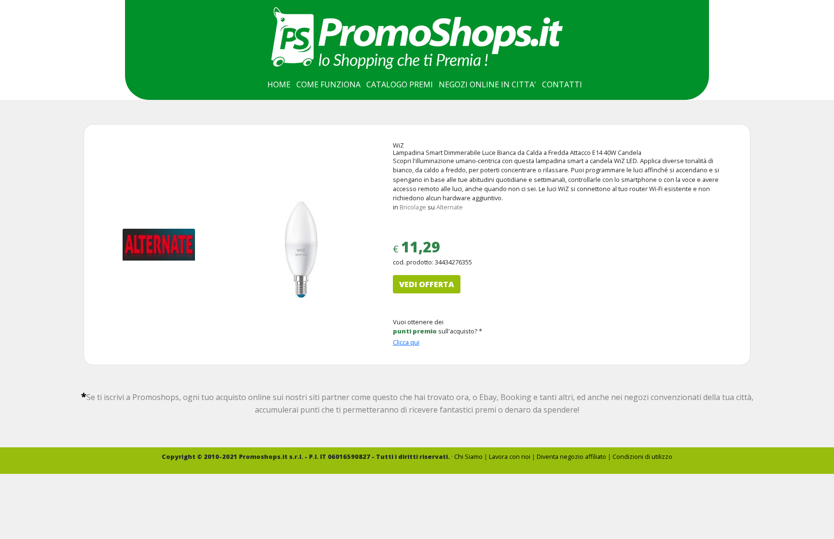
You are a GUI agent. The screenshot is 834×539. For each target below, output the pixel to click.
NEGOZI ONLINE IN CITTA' (487, 84)
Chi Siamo (468, 456)
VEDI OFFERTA (426, 284)
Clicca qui (406, 342)
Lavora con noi (509, 456)
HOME (279, 84)
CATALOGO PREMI (399, 84)
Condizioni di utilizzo (642, 456)
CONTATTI (562, 84)
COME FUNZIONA (328, 84)
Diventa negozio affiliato (571, 456)
